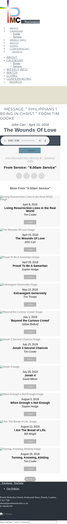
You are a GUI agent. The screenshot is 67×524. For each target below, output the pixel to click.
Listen (31, 150)
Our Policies (13, 488)
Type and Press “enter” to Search (14, 522)
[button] (30, 22)
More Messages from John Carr (23, 158)
